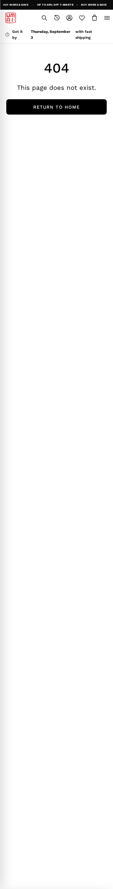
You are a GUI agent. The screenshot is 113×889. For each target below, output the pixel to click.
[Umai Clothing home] (10, 17)
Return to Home (56, 107)
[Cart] (94, 18)
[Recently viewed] (57, 18)
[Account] (69, 18)
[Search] (44, 18)
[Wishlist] (82, 18)
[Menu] (107, 18)
